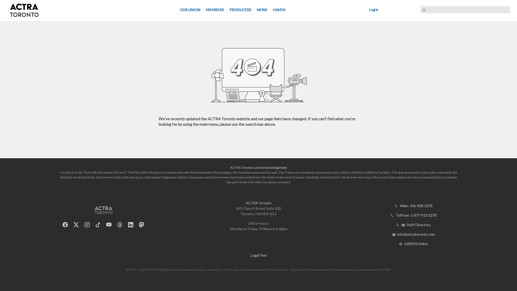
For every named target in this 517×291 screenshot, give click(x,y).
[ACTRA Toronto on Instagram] (87, 225)
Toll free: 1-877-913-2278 (416, 215)
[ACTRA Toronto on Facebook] (65, 225)
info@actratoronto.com (416, 234)
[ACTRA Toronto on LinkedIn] (130, 225)
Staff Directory (419, 224)
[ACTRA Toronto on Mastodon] (141, 225)
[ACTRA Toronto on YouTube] (108, 225)
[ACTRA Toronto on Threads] (119, 225)
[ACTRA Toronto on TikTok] (98, 225)
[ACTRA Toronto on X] (76, 225)
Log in (373, 9)
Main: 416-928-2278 (416, 205)
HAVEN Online (416, 243)
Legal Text (258, 255)
